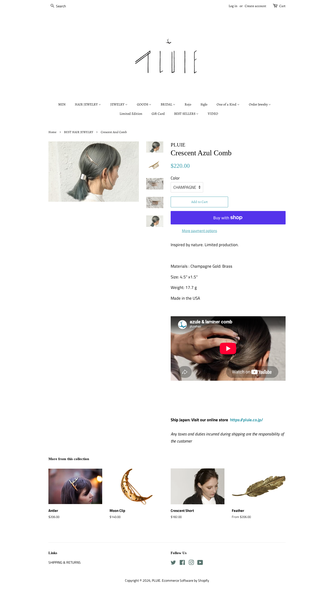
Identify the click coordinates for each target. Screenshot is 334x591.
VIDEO (213, 113)
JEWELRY (117, 104)
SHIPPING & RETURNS (64, 562)
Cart (282, 6)
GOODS (143, 104)
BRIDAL (167, 104)
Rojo (188, 104)
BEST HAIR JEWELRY (78, 132)
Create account (255, 6)
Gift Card (158, 113)
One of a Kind (227, 104)
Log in (233, 6)
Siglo (203, 104)
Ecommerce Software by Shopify (185, 580)
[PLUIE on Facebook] (182, 563)
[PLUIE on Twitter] (173, 563)
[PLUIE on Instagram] (191, 563)
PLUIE (156, 580)
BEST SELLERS (185, 113)
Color (175, 178)
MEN (62, 104)
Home (52, 132)
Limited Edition (131, 113)
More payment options (199, 230)
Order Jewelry (258, 104)
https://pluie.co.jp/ (246, 420)
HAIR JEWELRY (87, 104)
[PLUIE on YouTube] (200, 563)
